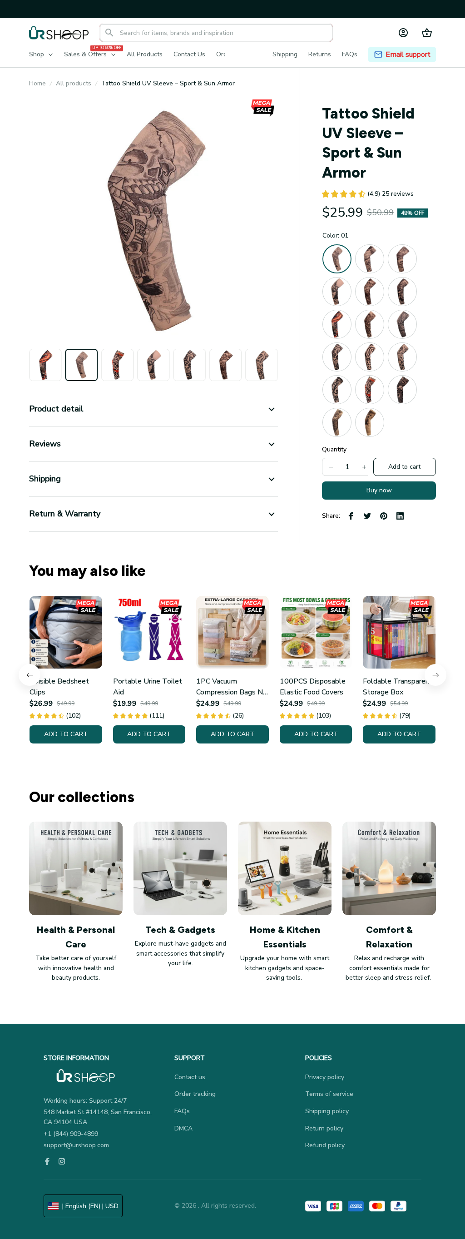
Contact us (189, 1077)
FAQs (182, 1111)
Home (37, 83)
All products (73, 83)
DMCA (183, 1128)
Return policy (324, 1128)
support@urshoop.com (76, 1145)
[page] (408, 54)
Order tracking (195, 1094)
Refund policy (325, 1145)
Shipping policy (327, 1111)
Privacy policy (324, 1077)
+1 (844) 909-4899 (71, 1134)
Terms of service (329, 1094)
